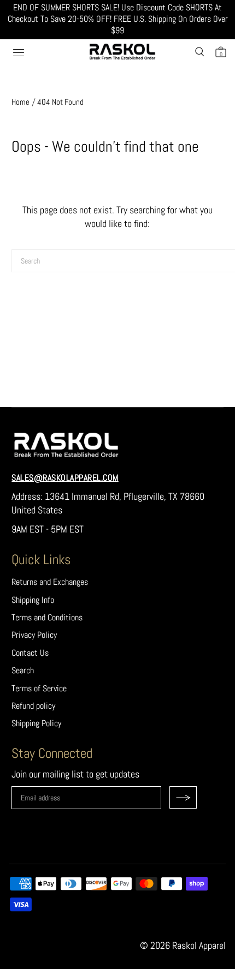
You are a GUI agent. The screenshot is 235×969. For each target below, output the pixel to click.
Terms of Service (39, 688)
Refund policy (33, 705)
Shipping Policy (36, 723)
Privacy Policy (34, 635)
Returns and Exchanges (49, 582)
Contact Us (30, 653)
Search (22, 670)
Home (20, 102)
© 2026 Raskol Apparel (183, 945)
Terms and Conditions (47, 617)
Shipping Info (32, 600)
